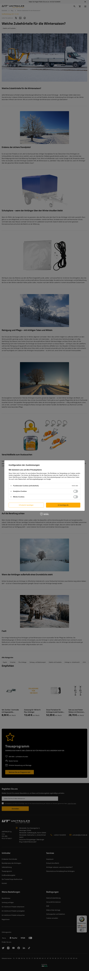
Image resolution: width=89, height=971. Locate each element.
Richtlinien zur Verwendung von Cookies (62, 473)
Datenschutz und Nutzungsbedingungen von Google (34, 479)
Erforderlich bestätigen (26, 505)
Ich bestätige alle (63, 505)
